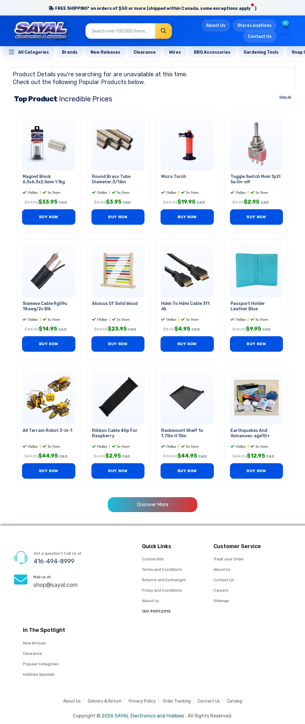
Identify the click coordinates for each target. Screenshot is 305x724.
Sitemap (221, 601)
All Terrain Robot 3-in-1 (47, 430)
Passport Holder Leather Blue (248, 306)
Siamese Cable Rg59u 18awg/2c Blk (45, 306)
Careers (221, 590)
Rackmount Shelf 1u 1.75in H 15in (182, 433)
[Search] (163, 31)
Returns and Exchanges (164, 580)
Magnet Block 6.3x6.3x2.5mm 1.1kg (44, 179)
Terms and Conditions (162, 569)
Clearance (32, 653)
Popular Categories (41, 664)
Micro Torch (173, 176)
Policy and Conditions (162, 590)
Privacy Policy (142, 701)
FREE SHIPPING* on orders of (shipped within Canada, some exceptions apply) (155, 6)
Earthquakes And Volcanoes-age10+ (250, 433)
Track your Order (229, 559)
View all (285, 97)
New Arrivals (34, 643)
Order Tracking (177, 701)
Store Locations (254, 25)
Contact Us (260, 36)
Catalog (234, 701)
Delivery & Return (105, 701)
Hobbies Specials (39, 674)
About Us (215, 25)
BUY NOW (48, 217)
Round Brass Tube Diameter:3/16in (111, 179)
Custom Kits (153, 559)
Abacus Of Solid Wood (115, 303)
